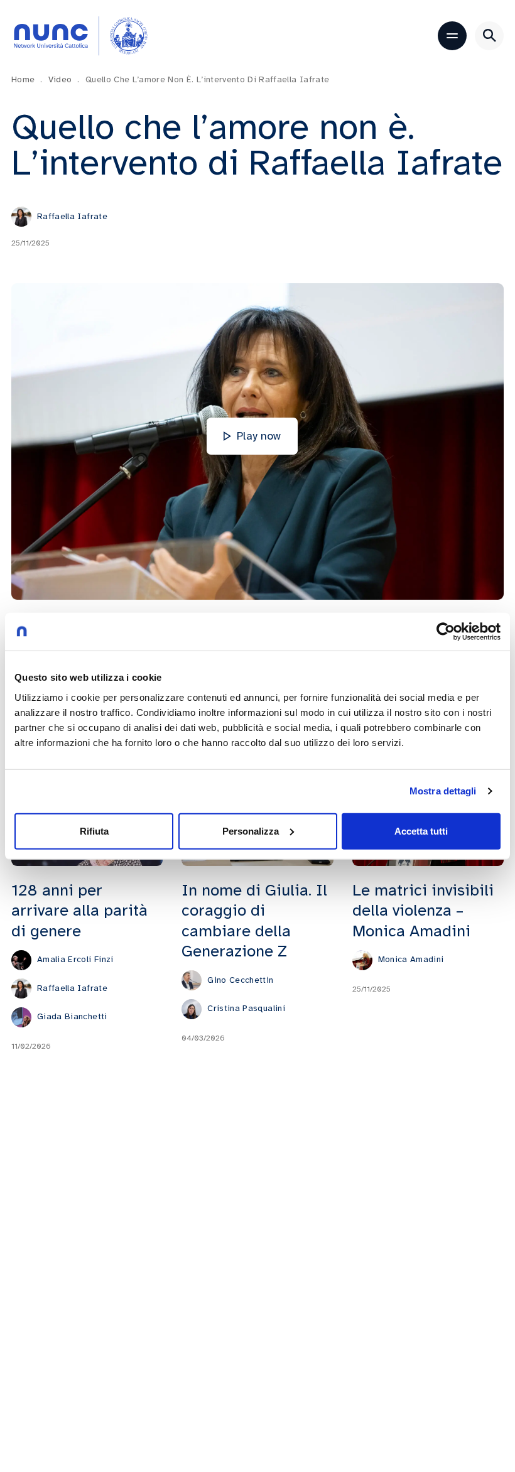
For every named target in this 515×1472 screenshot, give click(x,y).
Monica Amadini (411, 959)
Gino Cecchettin (240, 980)
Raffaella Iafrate (72, 216)
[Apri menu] (452, 35)
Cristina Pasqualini (246, 1008)
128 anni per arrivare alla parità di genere (79, 910)
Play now (259, 436)
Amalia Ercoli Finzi (75, 959)
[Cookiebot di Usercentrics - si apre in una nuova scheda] (446, 631)
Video (64, 79)
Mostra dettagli (443, 791)
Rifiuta (94, 830)
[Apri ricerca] (489, 35)
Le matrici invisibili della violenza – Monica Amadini (423, 910)
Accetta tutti (421, 830)
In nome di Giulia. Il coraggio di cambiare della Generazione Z (254, 920)
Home (27, 79)
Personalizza (250, 830)
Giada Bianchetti (72, 1016)
